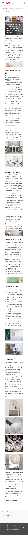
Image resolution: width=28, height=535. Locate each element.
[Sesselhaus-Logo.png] (9, 3)
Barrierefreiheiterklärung (20, 525)
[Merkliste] (24, 3)
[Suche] (21, 2)
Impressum (4, 525)
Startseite (5, 8)
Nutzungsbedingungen (9, 527)
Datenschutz (11, 525)
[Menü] (3, 3)
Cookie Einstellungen (20, 527)
